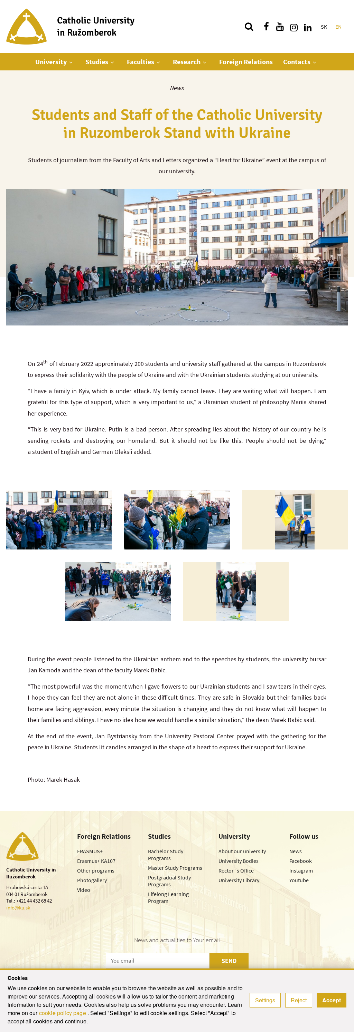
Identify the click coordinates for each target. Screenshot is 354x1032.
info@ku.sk (18, 907)
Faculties (140, 61)
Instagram (301, 870)
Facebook (300, 860)
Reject (299, 1000)
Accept (331, 1000)
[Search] (249, 26)
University (51, 61)
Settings (265, 1000)
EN (338, 26)
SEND (229, 961)
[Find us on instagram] (294, 26)
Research (187, 61)
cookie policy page (63, 1013)
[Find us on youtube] (280, 26)
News (177, 88)
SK (324, 26)
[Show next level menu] (71, 62)
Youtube (299, 880)
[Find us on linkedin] (308, 26)
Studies (96, 61)
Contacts (296, 61)
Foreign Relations (246, 61)
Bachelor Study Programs (165, 854)
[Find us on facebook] (266, 26)
